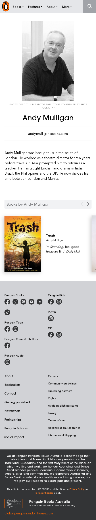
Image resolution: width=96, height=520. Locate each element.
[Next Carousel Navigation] (88, 204)
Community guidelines (62, 383)
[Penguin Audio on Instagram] (7, 362)
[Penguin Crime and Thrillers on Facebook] (7, 345)
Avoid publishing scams (63, 405)
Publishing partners (60, 391)
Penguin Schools (16, 428)
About (8, 376)
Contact (10, 393)
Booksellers (12, 384)
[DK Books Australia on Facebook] (51, 335)
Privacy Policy (76, 489)
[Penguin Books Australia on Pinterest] (23, 302)
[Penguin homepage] (5, 6)
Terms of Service (44, 493)
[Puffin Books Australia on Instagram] (51, 318)
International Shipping (62, 435)
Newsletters (12, 411)
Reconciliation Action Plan (64, 428)
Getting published (17, 402)
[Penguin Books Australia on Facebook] (7, 302)
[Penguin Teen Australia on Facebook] (7, 329)
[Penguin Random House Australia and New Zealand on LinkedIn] (39, 302)
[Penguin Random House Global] (16, 502)
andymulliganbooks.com (48, 133)
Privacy (52, 413)
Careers (53, 376)
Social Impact (14, 437)
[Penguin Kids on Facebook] (51, 302)
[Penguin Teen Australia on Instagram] (15, 329)
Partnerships (12, 419)
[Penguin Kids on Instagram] (59, 302)
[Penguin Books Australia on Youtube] (31, 302)
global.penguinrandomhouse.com (28, 513)
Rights (52, 398)
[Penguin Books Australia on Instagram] (15, 302)
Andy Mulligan (55, 240)
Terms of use (56, 420)
